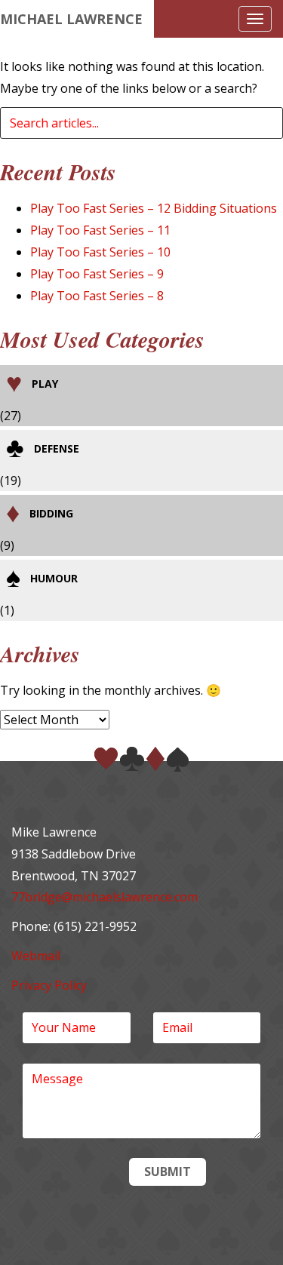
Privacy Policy (49, 985)
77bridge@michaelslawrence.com (104, 897)
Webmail (35, 955)
